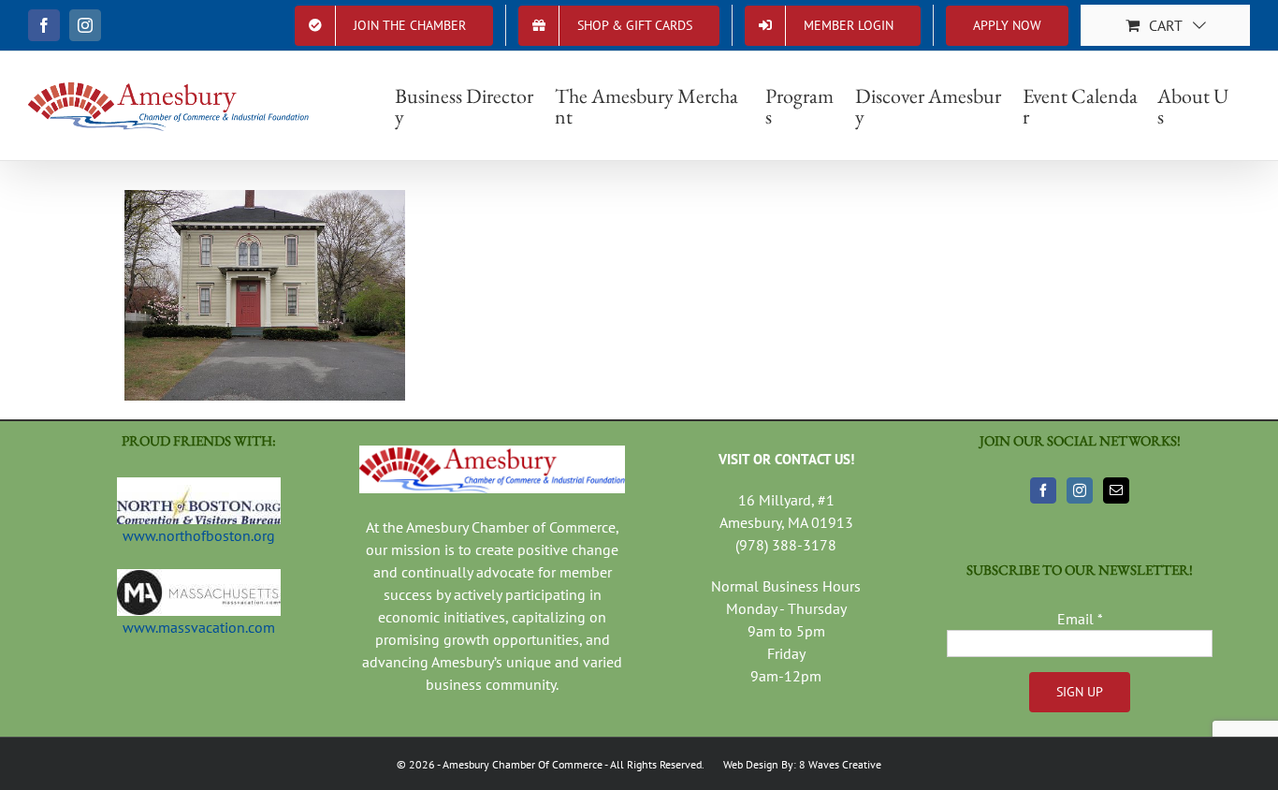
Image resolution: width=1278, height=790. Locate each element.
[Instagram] (1080, 490)
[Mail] (1116, 490)
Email (1080, 618)
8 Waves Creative (840, 764)
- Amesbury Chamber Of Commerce (519, 764)
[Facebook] (1043, 490)
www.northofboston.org (199, 535)
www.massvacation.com (199, 627)
